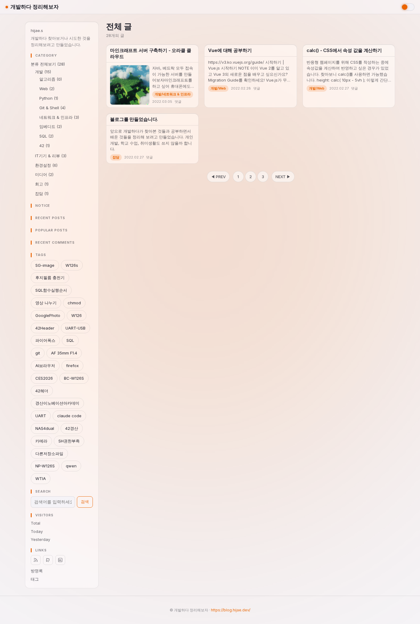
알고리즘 (50, 79)
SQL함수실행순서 (51, 290)
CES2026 (44, 378)
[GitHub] (48, 560)
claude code (69, 415)
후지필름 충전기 (50, 277)
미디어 (44, 174)
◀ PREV (218, 176)
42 (44, 145)
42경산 (71, 428)
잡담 (42, 193)
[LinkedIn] (60, 560)
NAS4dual (44, 428)
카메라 (41, 440)
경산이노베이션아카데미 (57, 403)
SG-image (44, 265)
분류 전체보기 (48, 64)
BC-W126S (74, 378)
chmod (74, 302)
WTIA (40, 478)
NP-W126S (45, 465)
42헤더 (41, 390)
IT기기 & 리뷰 (50, 155)
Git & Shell (52, 107)
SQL (46, 136)
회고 (42, 184)
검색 (85, 501)
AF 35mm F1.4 (64, 352)
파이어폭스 (45, 340)
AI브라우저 (45, 365)
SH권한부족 (69, 440)
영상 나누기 (46, 302)
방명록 (37, 570)
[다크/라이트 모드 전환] (407, 7)
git (37, 352)
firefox (72, 365)
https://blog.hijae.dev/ (230, 610)
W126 (76, 315)
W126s (71, 265)
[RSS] (36, 560)
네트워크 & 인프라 (59, 117)
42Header (44, 328)
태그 (35, 579)
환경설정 (46, 165)
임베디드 (50, 126)
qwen (71, 465)
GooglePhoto (47, 315)
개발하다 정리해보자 (34, 7)
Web (46, 88)
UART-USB (75, 328)
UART (40, 415)
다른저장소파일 (49, 453)
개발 (43, 71)
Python (48, 98)
